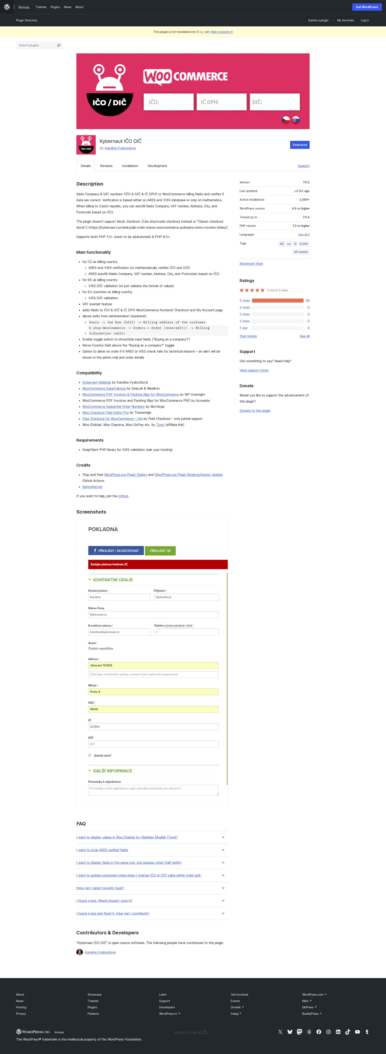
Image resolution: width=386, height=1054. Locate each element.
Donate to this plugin (255, 411)
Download (300, 144)
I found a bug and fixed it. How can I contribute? (112, 913)
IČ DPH (304, 243)
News (20, 1001)
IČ (295, 243)
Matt (307, 1001)
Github (123, 496)
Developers (167, 1007)
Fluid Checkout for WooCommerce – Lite (112, 419)
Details (86, 166)
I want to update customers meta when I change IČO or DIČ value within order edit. (138, 875)
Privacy (21, 1013)
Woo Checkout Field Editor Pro (105, 413)
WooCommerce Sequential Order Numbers (113, 407)
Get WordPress (367, 7)
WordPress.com (314, 994)
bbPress (309, 1007)
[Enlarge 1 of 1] (223, 524)
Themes (93, 1001)
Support (304, 166)
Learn (163, 994)
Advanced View (251, 263)
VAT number (301, 251)
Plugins (92, 1007)
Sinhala (59, 1032)
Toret (160, 425)
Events (235, 1001)
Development (157, 166)
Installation (130, 166)
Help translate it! (222, 31)
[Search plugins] (59, 45)
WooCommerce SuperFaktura (104, 388)
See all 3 (304, 234)
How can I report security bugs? (100, 888)
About (20, 994)
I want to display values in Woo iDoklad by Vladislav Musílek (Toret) (127, 837)
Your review (248, 336)
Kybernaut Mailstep (96, 382)
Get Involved (239, 994)
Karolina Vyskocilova (120, 148)
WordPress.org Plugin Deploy (125, 475)
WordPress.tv (170, 1013)
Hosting (21, 1007)
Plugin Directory (26, 20)
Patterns (93, 1013)
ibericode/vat (92, 487)
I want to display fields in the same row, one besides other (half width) (129, 863)
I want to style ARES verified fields (102, 850)
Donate (237, 1007)
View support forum (254, 370)
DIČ (282, 243)
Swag (236, 1013)
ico (289, 243)
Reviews (106, 166)
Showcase (95, 994)
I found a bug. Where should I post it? (104, 901)
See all (305, 336)
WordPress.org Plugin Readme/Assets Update (189, 475)
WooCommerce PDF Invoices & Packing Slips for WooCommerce (130, 394)
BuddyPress (312, 1013)
